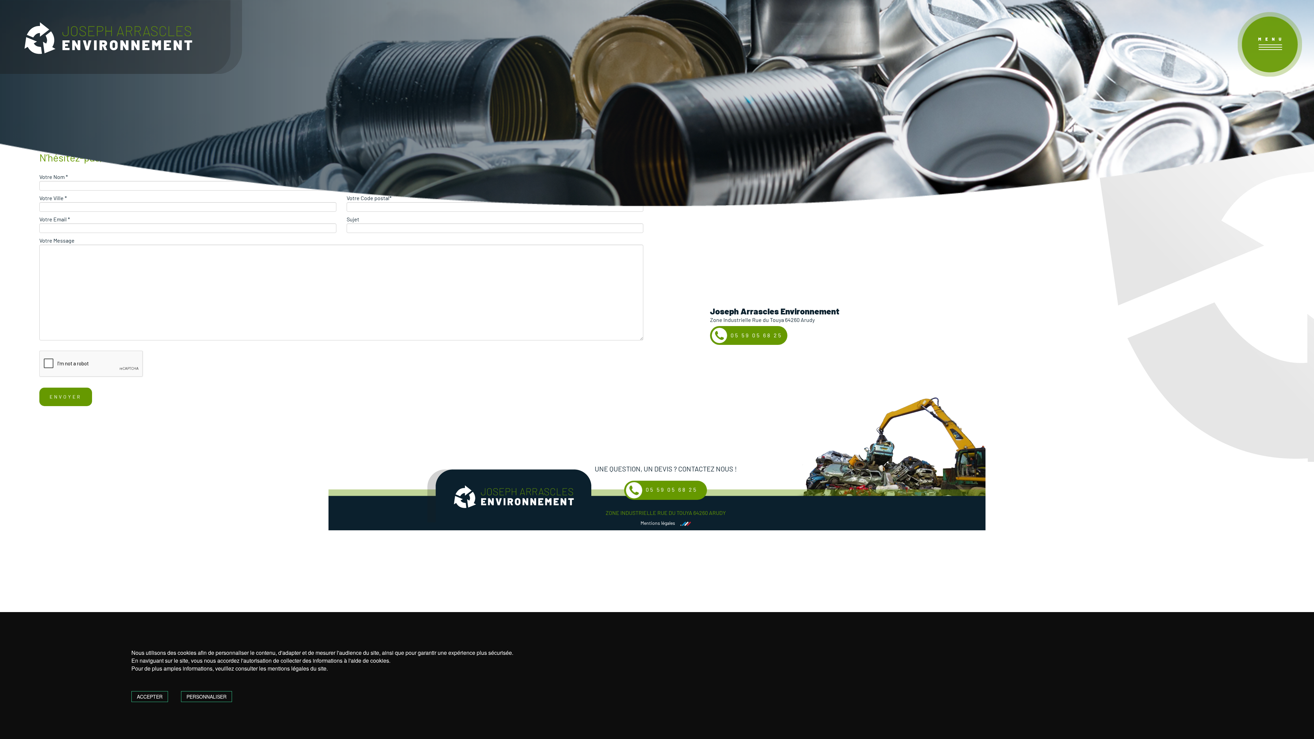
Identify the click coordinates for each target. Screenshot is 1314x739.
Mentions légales (658, 523)
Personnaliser (206, 696)
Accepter (150, 696)
